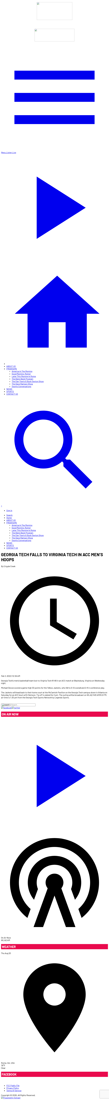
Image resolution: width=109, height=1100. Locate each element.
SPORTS (10, 391)
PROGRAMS (11, 368)
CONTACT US (12, 394)
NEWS (9, 389)
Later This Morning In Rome (24, 376)
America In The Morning (22, 371)
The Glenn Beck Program (22, 379)
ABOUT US (11, 366)
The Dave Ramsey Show (22, 384)
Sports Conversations (21, 386)
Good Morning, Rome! (21, 373)
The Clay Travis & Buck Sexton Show (28, 381)
